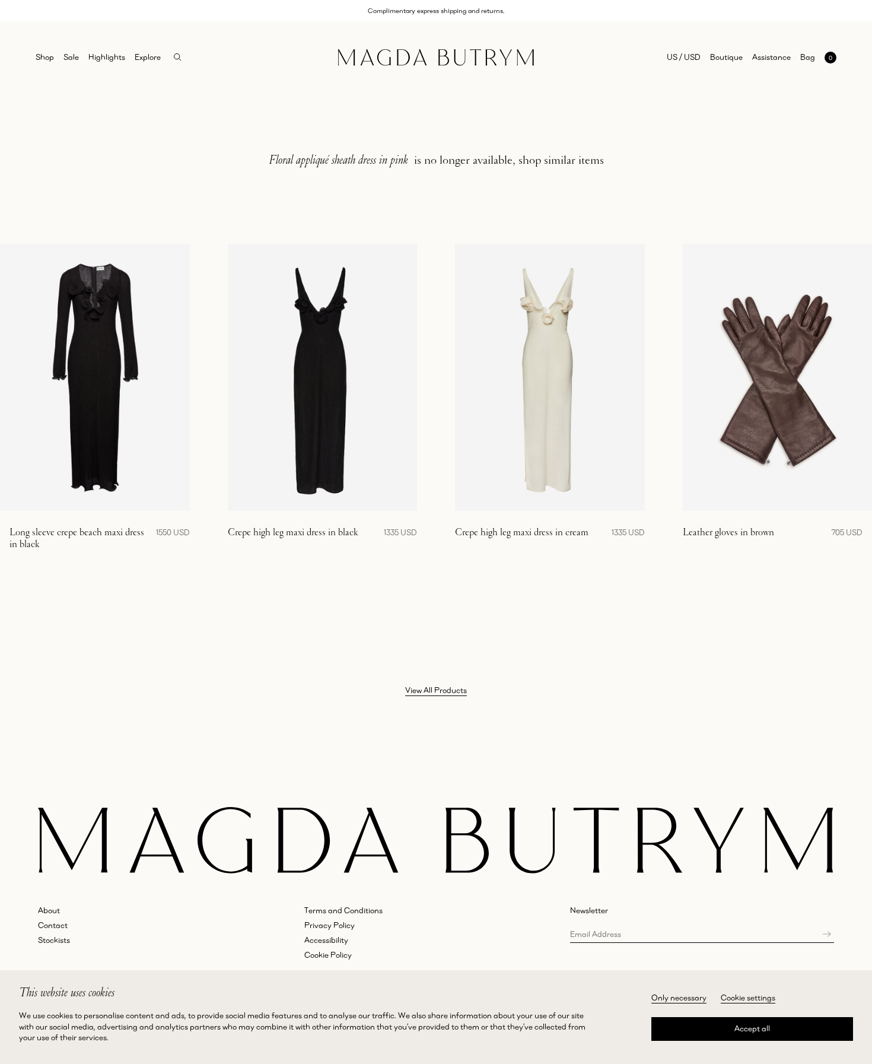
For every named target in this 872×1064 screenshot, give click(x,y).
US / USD (684, 57)
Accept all (752, 1028)
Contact (53, 925)
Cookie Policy (328, 955)
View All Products (436, 690)
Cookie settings (748, 997)
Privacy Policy (329, 925)
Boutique (726, 57)
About (49, 910)
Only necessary (678, 997)
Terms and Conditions (343, 910)
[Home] (436, 57)
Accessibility (326, 940)
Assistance (771, 57)
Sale (71, 57)
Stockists (54, 940)
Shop (45, 57)
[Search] (178, 57)
